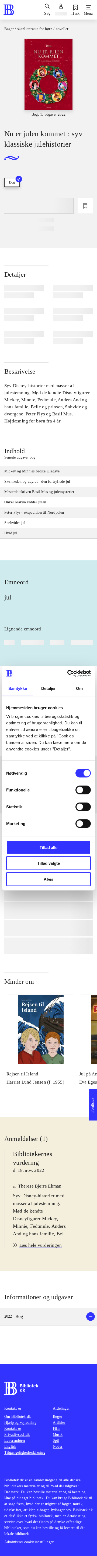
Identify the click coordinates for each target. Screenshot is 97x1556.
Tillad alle (48, 847)
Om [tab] (79, 688)
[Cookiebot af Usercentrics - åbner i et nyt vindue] (68, 673)
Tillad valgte (48, 863)
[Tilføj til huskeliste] (85, 205)
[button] (48, 1316)
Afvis (48, 879)
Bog (12, 182)
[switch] (83, 789)
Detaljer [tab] (48, 688)
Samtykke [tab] (17, 688)
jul (8, 597)
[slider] (48, 79)
